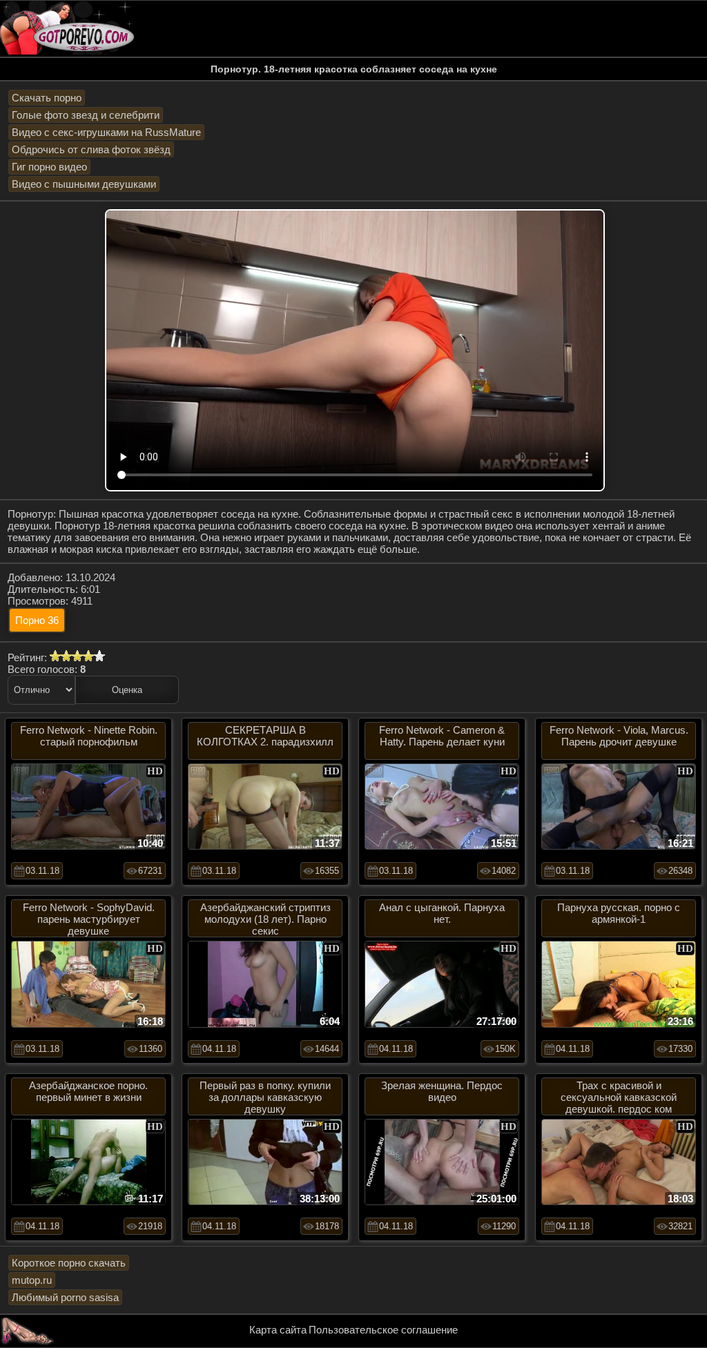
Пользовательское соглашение (383, 1330)
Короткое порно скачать (69, 1263)
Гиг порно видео (49, 167)
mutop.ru (32, 1280)
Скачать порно (46, 98)
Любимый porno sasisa (65, 1297)
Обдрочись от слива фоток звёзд (91, 149)
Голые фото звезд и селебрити (85, 115)
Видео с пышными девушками (84, 184)
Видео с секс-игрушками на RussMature (106, 132)
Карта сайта (278, 1330)
